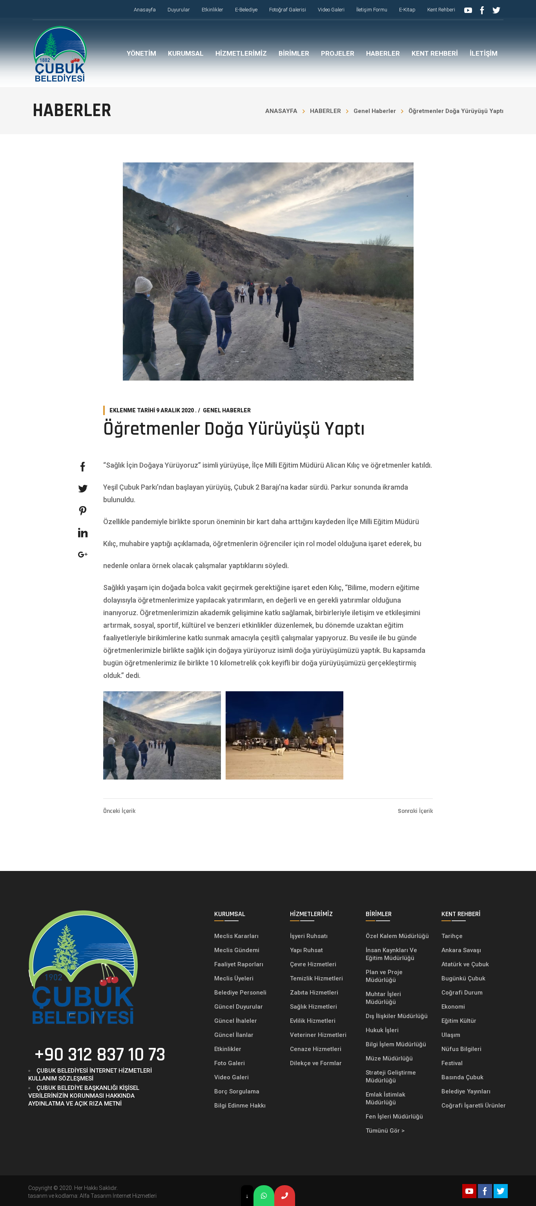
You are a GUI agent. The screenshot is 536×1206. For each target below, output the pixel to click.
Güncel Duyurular (238, 1006)
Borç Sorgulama (236, 1091)
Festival (452, 1063)
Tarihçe (452, 936)
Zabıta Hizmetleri (314, 992)
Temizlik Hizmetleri (316, 978)
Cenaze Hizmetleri (315, 1049)
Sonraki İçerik (415, 811)
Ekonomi (453, 1006)
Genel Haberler (375, 111)
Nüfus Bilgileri (461, 1049)
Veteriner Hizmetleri (318, 1034)
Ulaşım (450, 1034)
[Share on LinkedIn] (83, 533)
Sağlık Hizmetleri (313, 1006)
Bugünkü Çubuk (463, 978)
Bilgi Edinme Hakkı (240, 1105)
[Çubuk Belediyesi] (60, 53)
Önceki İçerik (119, 811)
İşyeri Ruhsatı (309, 936)
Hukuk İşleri (383, 1030)
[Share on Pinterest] (83, 511)
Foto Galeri (229, 1063)
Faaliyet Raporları (238, 964)
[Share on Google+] (83, 555)
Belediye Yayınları (465, 1091)
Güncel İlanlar (233, 1034)
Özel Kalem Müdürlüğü (398, 936)
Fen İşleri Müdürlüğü (394, 1116)
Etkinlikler (227, 1049)
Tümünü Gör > (385, 1130)
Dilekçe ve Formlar (316, 1063)
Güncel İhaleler (235, 1020)
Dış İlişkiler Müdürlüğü (397, 1016)
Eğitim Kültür (458, 1020)
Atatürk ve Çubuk (465, 964)
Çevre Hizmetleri (313, 964)
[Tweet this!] (83, 489)
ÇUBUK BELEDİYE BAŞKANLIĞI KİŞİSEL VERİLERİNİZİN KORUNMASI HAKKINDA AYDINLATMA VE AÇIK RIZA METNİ (83, 1095)
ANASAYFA (281, 111)
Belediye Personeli (240, 992)
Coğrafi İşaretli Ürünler (473, 1105)
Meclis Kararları (236, 936)
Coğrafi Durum (462, 992)
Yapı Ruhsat (306, 950)
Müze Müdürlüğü (390, 1058)
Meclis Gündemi (236, 950)
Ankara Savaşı (461, 950)
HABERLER (325, 111)
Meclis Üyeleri (233, 978)
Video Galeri (231, 1077)
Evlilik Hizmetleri (312, 1020)
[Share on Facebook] (83, 467)
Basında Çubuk (462, 1077)
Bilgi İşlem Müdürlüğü (397, 1044)
